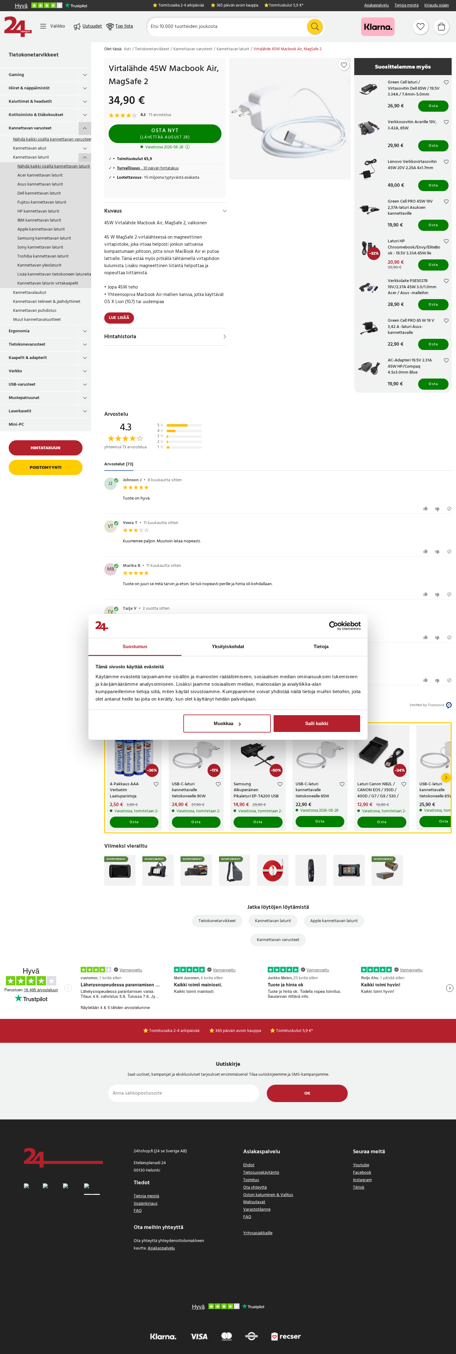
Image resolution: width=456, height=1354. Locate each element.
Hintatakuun (45, 448)
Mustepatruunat (24, 397)
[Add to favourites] (344, 65)
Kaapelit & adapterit (28, 357)
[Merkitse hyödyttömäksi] (438, 509)
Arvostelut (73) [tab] (118, 464)
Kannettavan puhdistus (34, 310)
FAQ (138, 1210)
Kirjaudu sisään (436, 6)
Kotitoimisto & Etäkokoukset (36, 115)
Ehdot (248, 1165)
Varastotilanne (256, 1209)
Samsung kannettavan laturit (44, 238)
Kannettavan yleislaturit (39, 265)
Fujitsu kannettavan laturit (41, 202)
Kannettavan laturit (31, 157)
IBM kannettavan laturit (39, 220)
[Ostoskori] (441, 26)
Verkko (15, 371)
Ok (307, 1093)
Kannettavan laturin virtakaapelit (47, 283)
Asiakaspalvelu (376, 6)
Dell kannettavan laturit (39, 193)
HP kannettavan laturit (38, 211)
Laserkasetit (20, 411)
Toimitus (251, 1180)
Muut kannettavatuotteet (37, 319)
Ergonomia (19, 331)
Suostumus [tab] (135, 646)
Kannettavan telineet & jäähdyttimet (46, 301)
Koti (127, 49)
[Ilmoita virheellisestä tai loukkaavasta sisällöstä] (449, 509)
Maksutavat (254, 1202)
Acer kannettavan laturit (40, 175)
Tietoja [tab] (321, 646)
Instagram (362, 1180)
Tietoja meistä (406, 6)
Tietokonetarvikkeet (34, 55)
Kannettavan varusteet (30, 128)
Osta (433, 106)
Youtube (361, 1165)
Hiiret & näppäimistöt (29, 88)
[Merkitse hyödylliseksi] (426, 509)
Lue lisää (119, 317)
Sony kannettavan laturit (40, 247)
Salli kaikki (316, 723)
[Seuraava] (446, 777)
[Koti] (18, 26)
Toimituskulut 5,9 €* (286, 6)
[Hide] (225, 211)
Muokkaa (223, 723)
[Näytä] (225, 336)
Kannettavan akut (29, 148)
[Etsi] (315, 26)
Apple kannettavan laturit (41, 229)
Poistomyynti (45, 467)
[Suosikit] (420, 26)
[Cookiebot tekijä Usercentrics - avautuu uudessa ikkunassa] (333, 626)
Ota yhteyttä (255, 1187)
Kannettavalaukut (29, 292)
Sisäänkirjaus (146, 1203)
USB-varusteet (22, 384)
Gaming (16, 74)
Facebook (362, 1172)
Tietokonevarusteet (27, 344)
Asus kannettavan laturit (40, 184)
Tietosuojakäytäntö (261, 1172)
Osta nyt (165, 134)
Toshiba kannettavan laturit (43, 256)
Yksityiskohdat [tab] (228, 646)
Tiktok (358, 1187)
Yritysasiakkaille (257, 1233)
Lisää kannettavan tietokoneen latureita (54, 274)
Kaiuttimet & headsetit (30, 101)
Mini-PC (16, 424)
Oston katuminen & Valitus (268, 1195)
